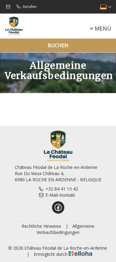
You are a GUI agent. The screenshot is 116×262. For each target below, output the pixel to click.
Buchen (58, 45)
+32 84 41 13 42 (61, 189)
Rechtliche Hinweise (41, 226)
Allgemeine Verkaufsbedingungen (65, 229)
